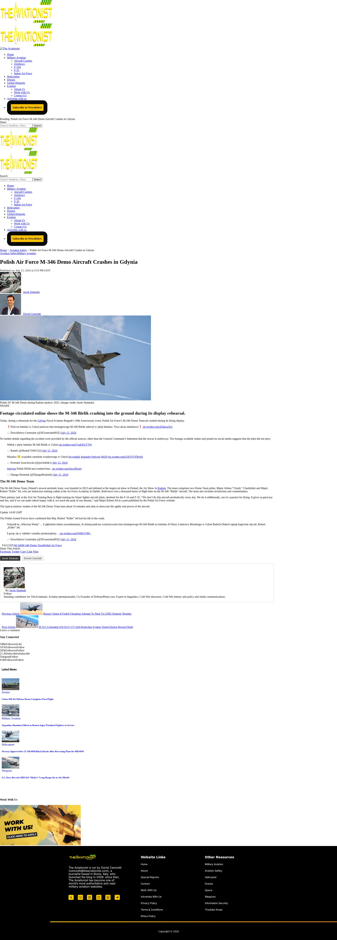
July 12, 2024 (68, 432)
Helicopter (211, 877)
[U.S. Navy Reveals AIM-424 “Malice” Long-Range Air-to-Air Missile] (10, 767)
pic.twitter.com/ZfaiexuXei (157, 426)
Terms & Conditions (152, 909)
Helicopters (8, 744)
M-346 (18, 545)
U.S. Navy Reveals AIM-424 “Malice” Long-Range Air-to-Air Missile (36, 777)
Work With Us (148, 890)
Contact (145, 883)
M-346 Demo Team (33, 545)
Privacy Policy (149, 903)
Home (144, 864)
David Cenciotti (32, 313)
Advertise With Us (151, 896)
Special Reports (150, 877)
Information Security (216, 903)
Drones (6, 692)
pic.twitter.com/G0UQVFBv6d (125, 456)
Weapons (7, 770)
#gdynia (95, 456)
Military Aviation (26, 253)
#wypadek (74, 456)
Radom (162, 488)
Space (208, 890)
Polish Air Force (53, 545)
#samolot (86, 456)
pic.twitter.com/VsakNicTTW (75, 444)
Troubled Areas (213, 909)
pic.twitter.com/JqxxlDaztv (67, 468)
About (144, 870)
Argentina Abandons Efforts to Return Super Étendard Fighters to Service (38, 725)
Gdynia (42, 420)
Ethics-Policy (148, 916)
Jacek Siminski (31, 292)
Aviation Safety (8, 253)
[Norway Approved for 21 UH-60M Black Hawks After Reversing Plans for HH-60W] (10, 741)
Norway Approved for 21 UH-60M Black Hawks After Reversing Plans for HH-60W (43, 751)
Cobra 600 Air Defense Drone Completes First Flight (27, 699)
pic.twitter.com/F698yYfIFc (75, 533)
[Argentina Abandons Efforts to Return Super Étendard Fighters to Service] (10, 715)
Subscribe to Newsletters (27, 107)
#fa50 (104, 456)
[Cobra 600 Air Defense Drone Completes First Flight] (10, 689)
